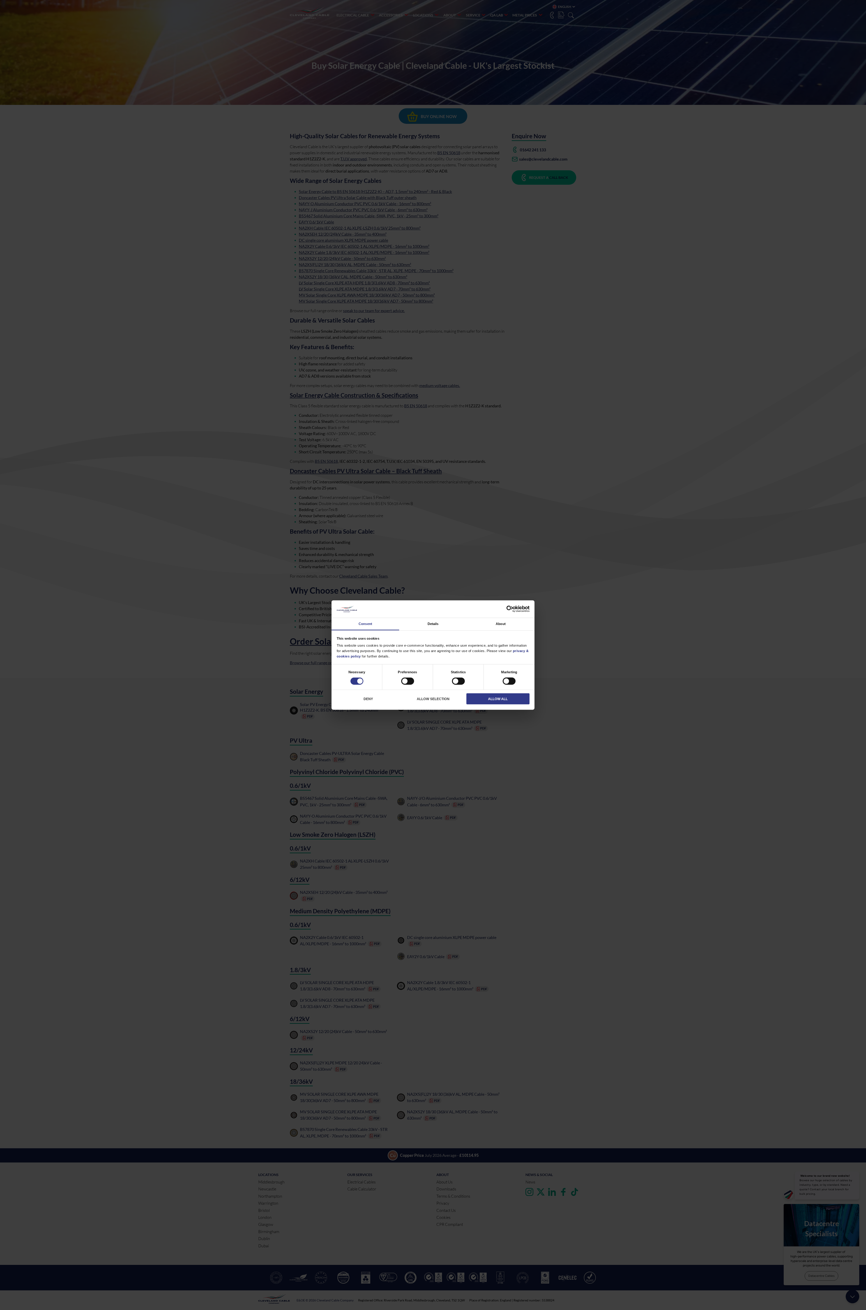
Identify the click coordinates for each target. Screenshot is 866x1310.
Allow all (498, 699)
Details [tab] (433, 624)
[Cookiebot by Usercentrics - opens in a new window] (510, 609)
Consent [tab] (365, 624)
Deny (368, 699)
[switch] (407, 682)
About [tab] (501, 624)
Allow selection (433, 699)
